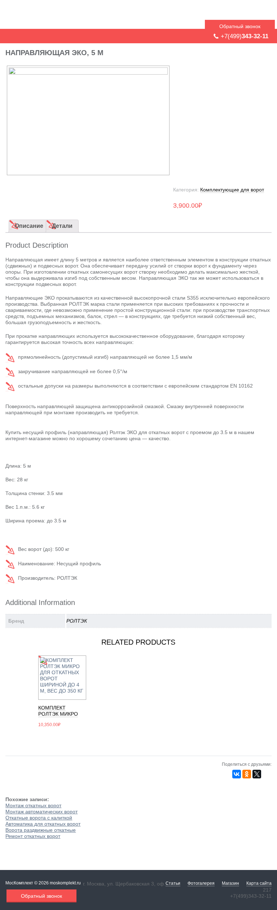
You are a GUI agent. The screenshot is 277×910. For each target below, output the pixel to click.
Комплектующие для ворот (232, 190)
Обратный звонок (239, 26)
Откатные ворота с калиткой (38, 818)
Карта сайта (259, 883)
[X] (256, 774)
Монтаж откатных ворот (33, 805)
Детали (62, 226)
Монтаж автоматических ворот (41, 811)
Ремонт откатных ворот (32, 836)
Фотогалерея (201, 883)
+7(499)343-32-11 (251, 896)
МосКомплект (51, 15)
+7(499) (244, 36)
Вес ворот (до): (36, 549)
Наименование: (36, 563)
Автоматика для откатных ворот (42, 824)
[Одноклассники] (246, 774)
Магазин (230, 883)
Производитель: (37, 578)
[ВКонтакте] (236, 774)
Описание (29, 226)
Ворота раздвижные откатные (40, 830)
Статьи (173, 883)
